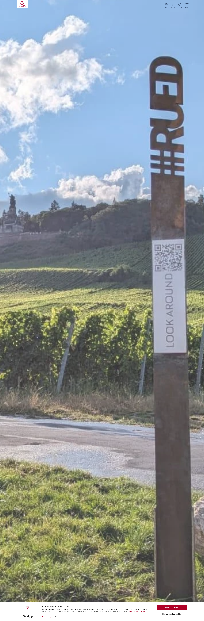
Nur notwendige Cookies (171, 614)
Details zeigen (47, 617)
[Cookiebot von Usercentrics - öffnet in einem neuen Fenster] (28, 616)
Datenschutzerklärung (138, 611)
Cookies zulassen (171, 607)
